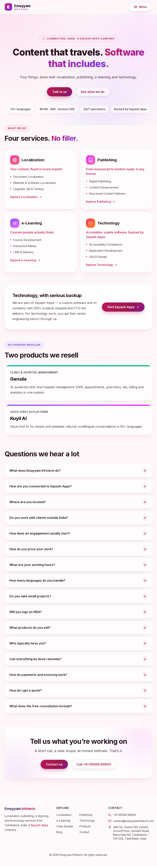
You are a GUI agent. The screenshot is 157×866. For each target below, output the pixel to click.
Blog (59, 832)
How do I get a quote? (25, 690)
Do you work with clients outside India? (38, 518)
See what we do (93, 92)
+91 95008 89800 (124, 814)
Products (85, 826)
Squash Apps (39, 825)
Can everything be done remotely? (35, 659)
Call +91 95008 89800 (94, 764)
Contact (84, 832)
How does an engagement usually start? (39, 533)
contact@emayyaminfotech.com (133, 821)
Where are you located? (27, 502)
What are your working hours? (32, 565)
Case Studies (64, 826)
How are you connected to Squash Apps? (40, 486)
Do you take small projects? (30, 596)
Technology (108, 223)
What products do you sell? (30, 627)
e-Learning (32, 223)
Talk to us (59, 92)
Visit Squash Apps (126, 308)
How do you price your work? (31, 549)
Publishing (107, 160)
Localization (33, 160)
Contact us (54, 764)
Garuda (18, 379)
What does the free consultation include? (40, 706)
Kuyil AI (18, 418)
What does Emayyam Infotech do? (35, 470)
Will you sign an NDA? (25, 612)
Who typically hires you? (27, 643)
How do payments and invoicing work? (38, 675)
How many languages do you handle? (37, 580)
